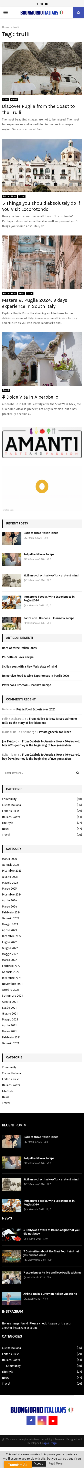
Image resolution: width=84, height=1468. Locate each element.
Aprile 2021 (9, 1025)
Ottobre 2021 (10, 990)
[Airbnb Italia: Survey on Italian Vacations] (11, 1298)
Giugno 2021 (10, 1013)
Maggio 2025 (10, 882)
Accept (38, 1463)
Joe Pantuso (9, 741)
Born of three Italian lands (40, 533)
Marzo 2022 (9, 960)
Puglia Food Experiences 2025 (35, 709)
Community (9, 799)
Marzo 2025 (9, 888)
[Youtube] (53, 1420)
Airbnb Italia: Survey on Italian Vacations (50, 1294)
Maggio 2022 (10, 954)
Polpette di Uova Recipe (38, 554)
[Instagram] (42, 1420)
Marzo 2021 (9, 1031)
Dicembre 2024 (12, 894)
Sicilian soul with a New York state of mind (50, 575)
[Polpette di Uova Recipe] (11, 559)
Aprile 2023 (9, 930)
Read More (56, 1463)
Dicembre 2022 (11, 936)
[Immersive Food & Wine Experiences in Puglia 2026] (11, 602)
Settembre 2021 (12, 995)
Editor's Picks (9, 196)
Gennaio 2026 (10, 865)
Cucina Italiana (11, 805)
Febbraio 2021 (11, 1037)
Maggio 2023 (10, 924)
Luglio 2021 (9, 1007)
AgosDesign (50, 1443)
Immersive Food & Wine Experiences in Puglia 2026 (35, 676)
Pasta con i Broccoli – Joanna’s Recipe (48, 618)
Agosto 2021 (10, 1002)
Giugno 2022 (10, 948)
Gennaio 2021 (10, 1043)
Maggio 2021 (10, 1019)
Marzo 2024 (9, 906)
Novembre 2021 (12, 984)
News (5, 99)
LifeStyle (7, 823)
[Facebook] (31, 1420)
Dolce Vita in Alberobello (31, 397)
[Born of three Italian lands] (11, 538)
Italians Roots (11, 817)
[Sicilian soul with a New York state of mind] (11, 580)
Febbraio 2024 (11, 912)
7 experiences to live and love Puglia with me (52, 1272)
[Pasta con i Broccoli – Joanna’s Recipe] (11, 623)
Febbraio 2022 (11, 966)
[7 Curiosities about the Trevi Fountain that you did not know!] (11, 1256)
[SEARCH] (77, 773)
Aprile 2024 (9, 900)
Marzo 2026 (9, 859)
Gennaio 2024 (10, 918)
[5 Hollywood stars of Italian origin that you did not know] (11, 1234)
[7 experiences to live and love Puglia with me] (11, 1277)
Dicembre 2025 (11, 870)
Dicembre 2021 (11, 978)
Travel (14, 99)
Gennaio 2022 (10, 972)
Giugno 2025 (10, 877)
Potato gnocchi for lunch (55, 732)
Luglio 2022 (9, 942)
